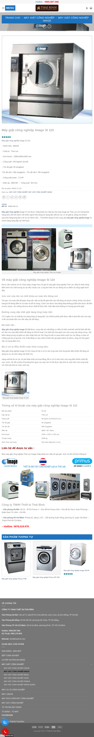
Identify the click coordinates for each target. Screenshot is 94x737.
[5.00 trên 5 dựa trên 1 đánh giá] (47, 137)
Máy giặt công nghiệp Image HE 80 (76, 570)
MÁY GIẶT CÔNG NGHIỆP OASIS (16, 678)
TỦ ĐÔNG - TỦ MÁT (10, 712)
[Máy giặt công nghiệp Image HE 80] (78, 554)
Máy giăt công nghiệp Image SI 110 (16, 329)
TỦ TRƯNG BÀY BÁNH (12, 707)
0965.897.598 (52, 2)
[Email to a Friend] (16, 197)
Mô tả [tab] (4, 206)
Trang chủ (12, 17)
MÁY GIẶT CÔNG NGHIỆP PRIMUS (17, 681)
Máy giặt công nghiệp (10, 212)
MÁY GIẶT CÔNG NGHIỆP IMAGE (40, 192)
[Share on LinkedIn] (24, 197)
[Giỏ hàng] (91, 7)
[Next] (92, 565)
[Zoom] (5, 121)
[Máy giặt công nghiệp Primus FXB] (16, 558)
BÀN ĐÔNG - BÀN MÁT (11, 651)
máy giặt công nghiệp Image (78, 218)
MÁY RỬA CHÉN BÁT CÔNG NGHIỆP (18, 698)
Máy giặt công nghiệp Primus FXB (14, 579)
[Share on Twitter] (12, 197)
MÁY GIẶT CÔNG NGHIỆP (39, 17)
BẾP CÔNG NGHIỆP (10, 656)
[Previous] (2, 565)
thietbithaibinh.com (17, 639)
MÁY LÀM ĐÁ (7, 694)
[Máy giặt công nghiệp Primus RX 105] (47, 558)
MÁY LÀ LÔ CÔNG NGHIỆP (13, 690)
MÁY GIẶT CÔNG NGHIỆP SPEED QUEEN (19, 685)
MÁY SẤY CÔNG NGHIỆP (13, 703)
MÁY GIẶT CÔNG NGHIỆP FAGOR (16, 668)
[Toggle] (91, 664)
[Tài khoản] (87, 7)
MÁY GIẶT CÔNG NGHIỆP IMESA (16, 675)
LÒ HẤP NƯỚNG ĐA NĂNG (13, 660)
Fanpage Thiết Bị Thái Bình (13, 722)
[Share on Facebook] (8, 197)
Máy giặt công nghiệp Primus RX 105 (46, 577)
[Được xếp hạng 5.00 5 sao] (68, 574)
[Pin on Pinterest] (20, 197)
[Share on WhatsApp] (4, 197)
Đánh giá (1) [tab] (13, 206)
